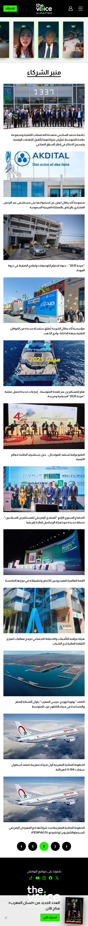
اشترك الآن (50, 917)
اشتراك (10, 8)
